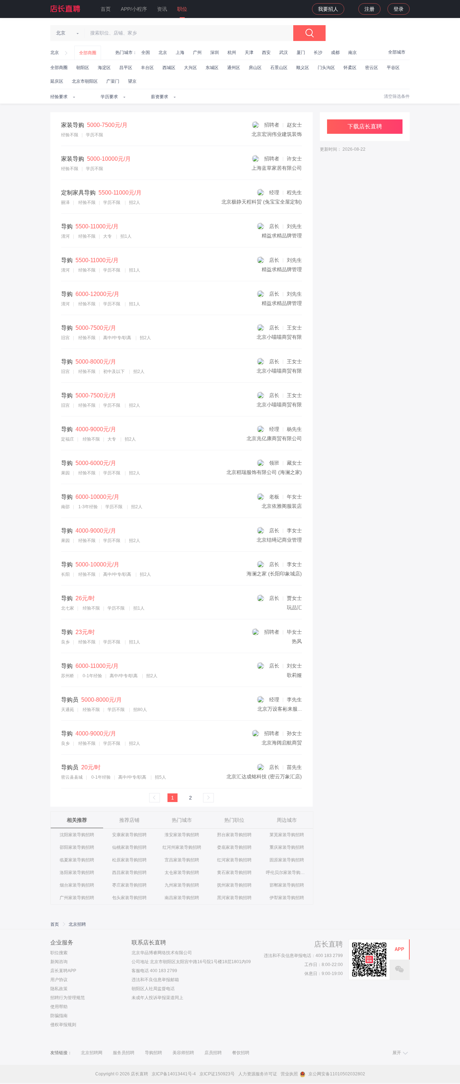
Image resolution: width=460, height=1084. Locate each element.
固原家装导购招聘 (287, 859)
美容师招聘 (183, 1052)
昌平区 (125, 67)
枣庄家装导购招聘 (129, 885)
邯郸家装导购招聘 (287, 885)
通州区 (233, 67)
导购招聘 (153, 1052)
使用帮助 (59, 1006)
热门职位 (234, 820)
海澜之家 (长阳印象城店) (274, 574)
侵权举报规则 (63, 1024)
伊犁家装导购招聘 (287, 897)
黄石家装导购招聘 (234, 872)
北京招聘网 (91, 1052)
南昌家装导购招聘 (182, 897)
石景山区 (279, 67)
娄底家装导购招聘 (234, 847)
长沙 (318, 52)
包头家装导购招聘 (129, 897)
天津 (249, 52)
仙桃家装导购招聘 (129, 847)
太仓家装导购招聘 (182, 872)
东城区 (212, 67)
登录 (399, 9)
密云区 (371, 67)
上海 (180, 52)
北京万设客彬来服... (279, 709)
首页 (106, 9)
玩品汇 (294, 607)
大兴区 (190, 67)
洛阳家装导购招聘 (77, 872)
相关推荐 (77, 820)
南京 (352, 52)
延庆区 (56, 81)
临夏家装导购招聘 (77, 859)
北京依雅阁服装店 (282, 506)
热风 (297, 641)
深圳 (214, 52)
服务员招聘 (123, 1052)
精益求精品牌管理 (282, 235)
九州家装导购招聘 (182, 885)
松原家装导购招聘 (129, 859)
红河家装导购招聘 (234, 859)
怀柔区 (350, 67)
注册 (369, 9)
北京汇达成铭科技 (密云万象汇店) (264, 776)
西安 (266, 52)
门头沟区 (326, 67)
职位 (182, 9)
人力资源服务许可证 (257, 1073)
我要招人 (328, 9)
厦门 (300, 52)
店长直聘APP (63, 970)
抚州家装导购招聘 (234, 885)
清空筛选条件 (397, 96)
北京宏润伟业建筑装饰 (277, 134)
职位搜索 (59, 952)
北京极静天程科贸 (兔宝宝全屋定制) (261, 202)
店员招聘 (213, 1052)
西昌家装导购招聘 (129, 872)
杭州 (231, 52)
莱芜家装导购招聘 (287, 834)
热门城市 (182, 820)
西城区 (168, 67)
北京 (54, 52)
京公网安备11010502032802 (336, 1073)
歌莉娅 (294, 675)
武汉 (283, 52)
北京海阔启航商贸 (282, 743)
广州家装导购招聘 (77, 897)
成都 (335, 52)
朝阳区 (82, 67)
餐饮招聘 (240, 1052)
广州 (197, 52)
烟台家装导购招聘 (77, 885)
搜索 (309, 33)
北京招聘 (77, 924)
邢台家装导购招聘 (234, 834)
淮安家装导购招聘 (182, 834)
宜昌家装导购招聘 (182, 859)
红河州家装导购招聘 (181, 847)
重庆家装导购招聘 (287, 847)
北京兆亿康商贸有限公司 (274, 438)
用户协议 (59, 979)
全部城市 (396, 52)
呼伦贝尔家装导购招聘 (287, 872)
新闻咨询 (59, 961)
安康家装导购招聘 (129, 834)
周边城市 (287, 820)
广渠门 (112, 81)
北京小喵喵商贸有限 (279, 337)
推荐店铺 (129, 820)
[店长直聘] (65, 8)
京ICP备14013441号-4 (174, 1073)
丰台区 (147, 67)
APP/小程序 (134, 9)
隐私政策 (59, 988)
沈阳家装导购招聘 (77, 834)
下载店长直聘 (365, 126)
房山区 (255, 67)
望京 (132, 81)
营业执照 (289, 1073)
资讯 (162, 9)
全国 (145, 52)
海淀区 (104, 67)
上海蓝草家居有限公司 (277, 168)
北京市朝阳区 (85, 81)
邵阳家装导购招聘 (77, 847)
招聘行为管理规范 (67, 997)
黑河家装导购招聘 (234, 897)
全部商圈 (87, 52)
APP (399, 949)
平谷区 (393, 67)
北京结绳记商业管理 (279, 540)
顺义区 (302, 67)
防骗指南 (59, 1015)
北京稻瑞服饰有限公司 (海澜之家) (264, 472)
